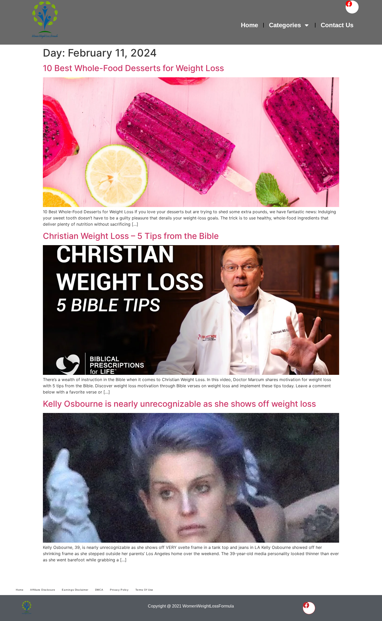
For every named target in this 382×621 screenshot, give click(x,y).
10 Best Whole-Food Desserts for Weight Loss (133, 68)
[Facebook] (352, 7)
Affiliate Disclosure (42, 589)
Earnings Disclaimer (75, 589)
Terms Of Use (144, 589)
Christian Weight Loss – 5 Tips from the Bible (131, 236)
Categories (285, 25)
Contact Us (337, 25)
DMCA (99, 589)
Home (249, 25)
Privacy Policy (119, 589)
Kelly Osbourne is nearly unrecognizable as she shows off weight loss (179, 404)
